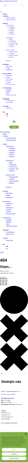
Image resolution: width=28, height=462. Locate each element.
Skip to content (4, 1)
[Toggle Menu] (14, 121)
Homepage (3, 277)
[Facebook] (7, 387)
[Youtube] (11, 387)
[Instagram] (3, 387)
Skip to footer (13, 1)
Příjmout (14, 449)
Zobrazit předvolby (14, 458)
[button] (25, 434)
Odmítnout (14, 454)
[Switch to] (15, 112)
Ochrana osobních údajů (8, 394)
